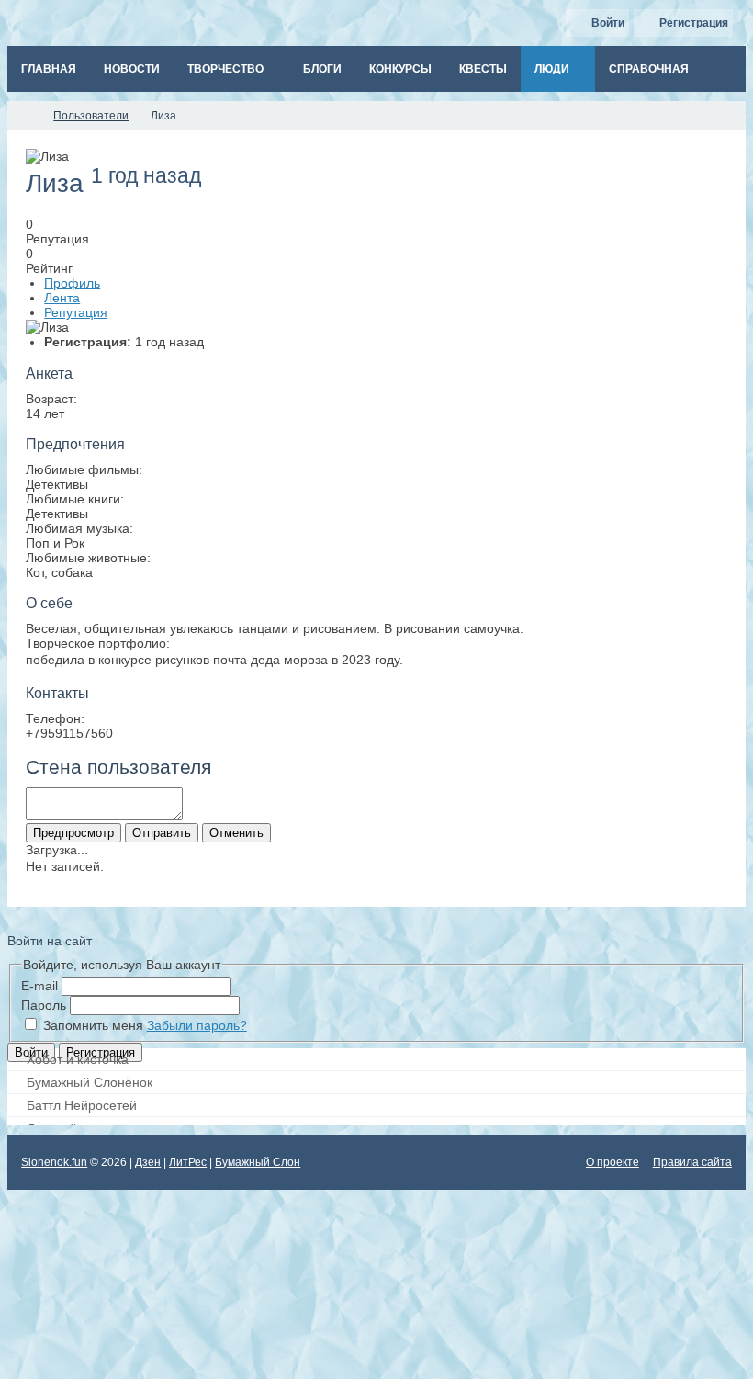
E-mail (39, 985)
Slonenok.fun (54, 1162)
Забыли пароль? (197, 1025)
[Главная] (24, 115)
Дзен (148, 1162)
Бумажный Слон (257, 1162)
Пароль (43, 1005)
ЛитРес (188, 1162)
